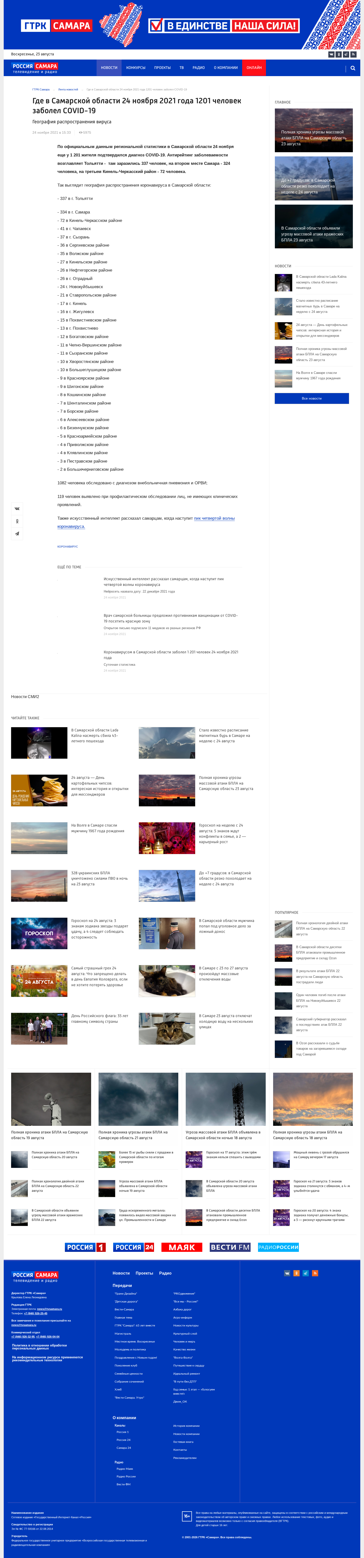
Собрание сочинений (129, 1381)
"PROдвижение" (184, 1293)
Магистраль (123, 1333)
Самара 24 (124, 1448)
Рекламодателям (184, 1457)
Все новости (312, 398)
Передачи (122, 1285)
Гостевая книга (183, 1441)
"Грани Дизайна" (126, 1293)
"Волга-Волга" (183, 1357)
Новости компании (186, 1433)
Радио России (126, 1476)
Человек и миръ (184, 1341)
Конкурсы (135, 68)
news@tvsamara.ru (49, 1308)
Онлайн (254, 68)
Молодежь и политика (130, 1349)
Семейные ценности (129, 1373)
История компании (186, 1425)
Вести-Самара (124, 1309)
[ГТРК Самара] (34, 68)
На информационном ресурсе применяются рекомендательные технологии (47, 1358)
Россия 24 (123, 1440)
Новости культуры (186, 1325)
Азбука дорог (182, 1309)
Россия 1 (123, 1432)
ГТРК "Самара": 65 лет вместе (135, 1325)
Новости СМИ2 (25, 697)
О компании (226, 68)
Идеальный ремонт (186, 1373)
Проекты (162, 68)
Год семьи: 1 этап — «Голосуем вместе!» (194, 1391)
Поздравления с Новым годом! (136, 1357)
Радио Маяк (125, 1469)
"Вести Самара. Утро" (129, 1397)
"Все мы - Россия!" (185, 1301)
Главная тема (123, 1317)
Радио (199, 68)
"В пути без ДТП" (185, 1381)
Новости (109, 68)
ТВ (182, 68)
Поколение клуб (126, 1365)
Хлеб (118, 1389)
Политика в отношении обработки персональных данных (39, 1347)
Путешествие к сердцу (188, 1365)
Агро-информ (182, 1317)
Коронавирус (67, 546)
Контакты (180, 1449)
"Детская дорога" (126, 1301)
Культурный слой (185, 1333)
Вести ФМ (123, 1484)
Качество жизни (184, 1349)
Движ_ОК (180, 1401)
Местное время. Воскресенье (135, 1341)
